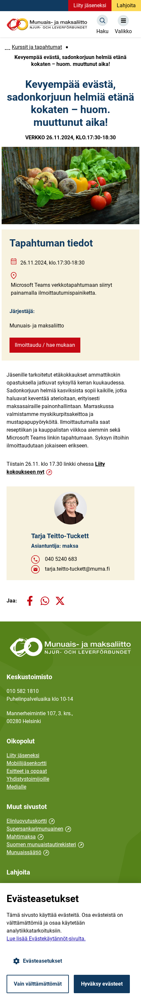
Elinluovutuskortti (31, 821)
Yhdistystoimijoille (28, 779)
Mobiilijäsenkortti (27, 763)
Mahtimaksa (25, 837)
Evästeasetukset (42, 961)
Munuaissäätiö (28, 852)
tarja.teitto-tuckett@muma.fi (77, 569)
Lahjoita (126, 5)
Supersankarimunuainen (39, 829)
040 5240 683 (61, 559)
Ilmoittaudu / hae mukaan (45, 345)
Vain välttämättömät (38, 984)
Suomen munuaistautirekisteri (45, 844)
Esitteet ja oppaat (27, 771)
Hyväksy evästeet (102, 984)
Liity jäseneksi (89, 5)
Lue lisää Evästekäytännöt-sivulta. (46, 938)
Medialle (16, 787)
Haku (102, 31)
